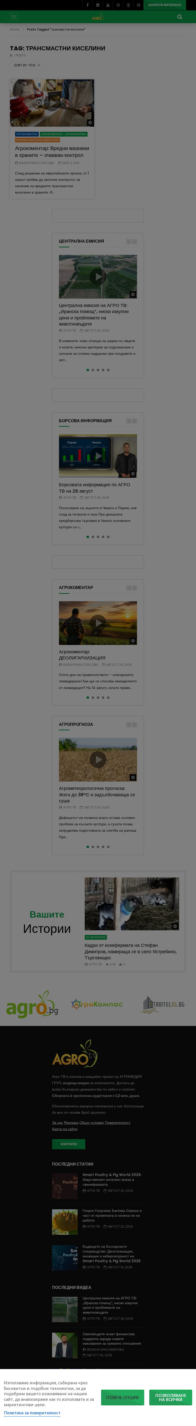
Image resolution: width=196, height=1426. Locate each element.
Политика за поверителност (32, 1413)
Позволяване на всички (170, 1397)
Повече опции (122, 1397)
